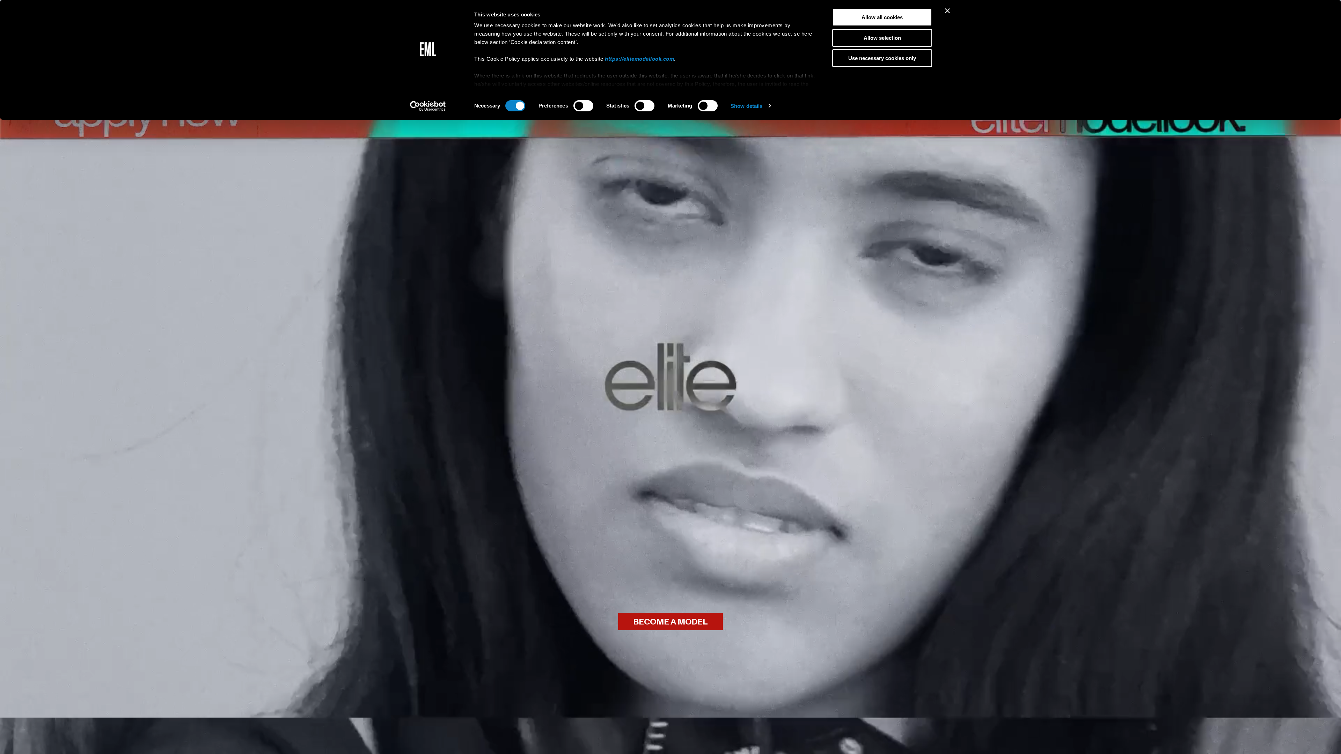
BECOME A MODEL (670, 622)
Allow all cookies (882, 17)
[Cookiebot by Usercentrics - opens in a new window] (428, 106)
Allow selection (882, 38)
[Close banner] (947, 10)
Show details (746, 106)
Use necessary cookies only (882, 58)
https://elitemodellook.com (639, 59)
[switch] (583, 105)
